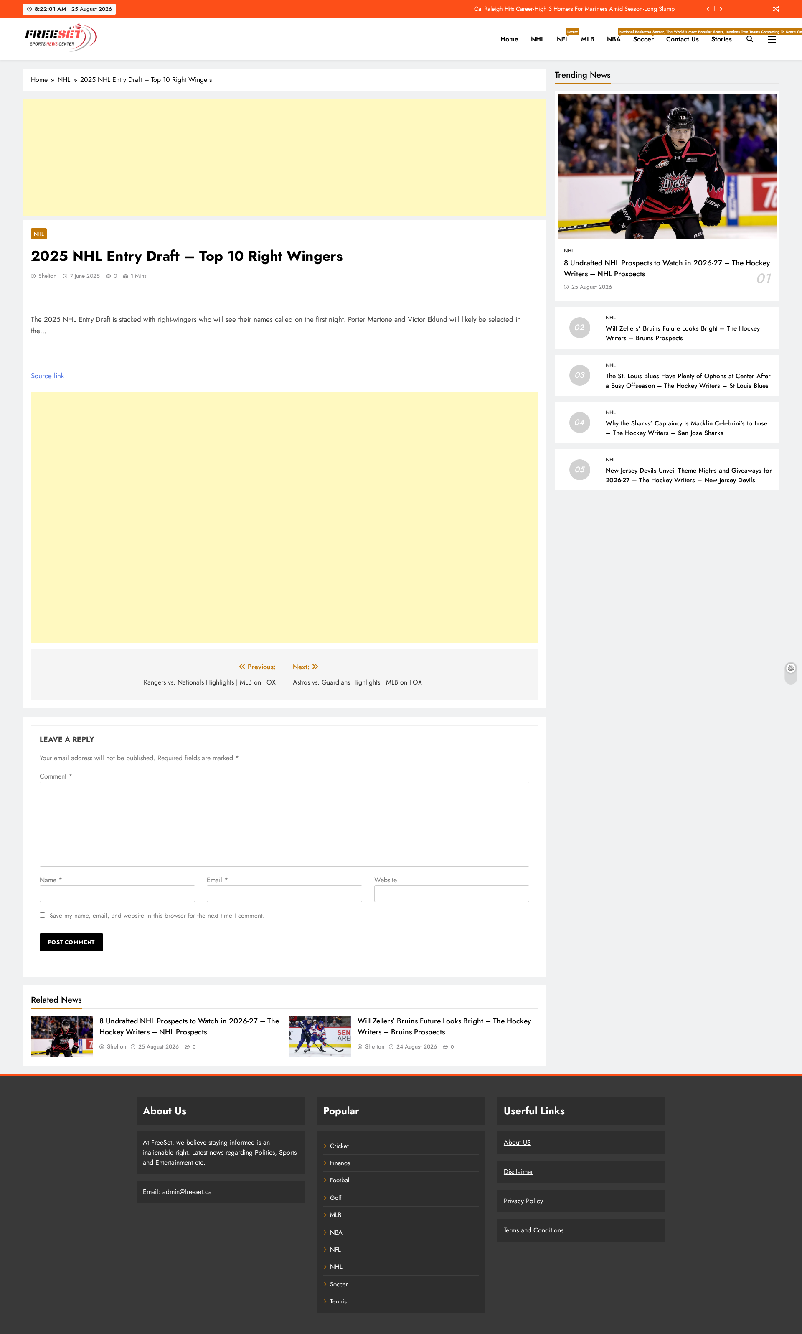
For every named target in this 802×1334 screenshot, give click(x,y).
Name (51, 880)
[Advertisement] (284, 157)
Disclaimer (518, 1171)
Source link (47, 376)
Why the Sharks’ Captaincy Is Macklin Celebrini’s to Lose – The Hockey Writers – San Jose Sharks (686, 428)
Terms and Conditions (533, 1230)
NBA (617, 36)
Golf (335, 1197)
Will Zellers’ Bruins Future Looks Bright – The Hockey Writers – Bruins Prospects (444, 1026)
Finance (340, 1163)
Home (509, 39)
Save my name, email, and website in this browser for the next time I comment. (157, 915)
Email (217, 880)
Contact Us (682, 39)
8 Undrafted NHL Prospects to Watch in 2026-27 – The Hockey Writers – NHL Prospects (189, 1026)
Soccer (646, 36)
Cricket (339, 1146)
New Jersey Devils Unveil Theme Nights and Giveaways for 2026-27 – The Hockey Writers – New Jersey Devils (689, 475)
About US (517, 1142)
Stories (721, 39)
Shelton (47, 276)
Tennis (338, 1301)
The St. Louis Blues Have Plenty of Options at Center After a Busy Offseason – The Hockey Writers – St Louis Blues (688, 381)
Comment (56, 776)
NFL (566, 36)
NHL (537, 39)
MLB (587, 39)
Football (340, 1180)
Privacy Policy (523, 1201)
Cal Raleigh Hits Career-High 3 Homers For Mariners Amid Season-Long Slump (574, 8)
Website (385, 880)
